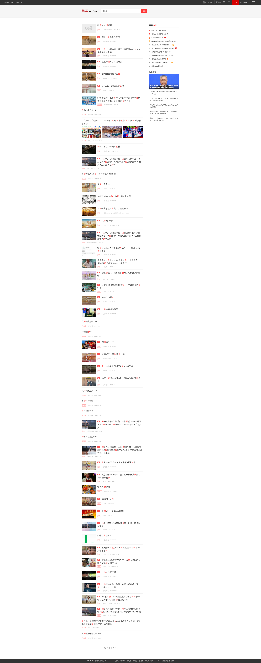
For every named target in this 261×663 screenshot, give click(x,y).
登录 (235, 2)
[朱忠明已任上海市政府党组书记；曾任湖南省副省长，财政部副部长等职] (164, 81)
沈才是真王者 (108, 572)
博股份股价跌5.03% (91, 633)
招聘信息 (129, 661)
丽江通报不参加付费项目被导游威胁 (163, 48)
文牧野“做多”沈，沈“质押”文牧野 (114, 196)
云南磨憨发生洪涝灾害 (159, 59)
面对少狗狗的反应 (110, 37)
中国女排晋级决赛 (157, 38)
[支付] (224, 2)
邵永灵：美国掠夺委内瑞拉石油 (161, 45)
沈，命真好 (103, 184)
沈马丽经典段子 (109, 309)
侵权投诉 (171, 661)
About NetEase (109, 661)
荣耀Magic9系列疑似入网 (160, 34)
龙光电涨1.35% (89, 321)
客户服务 (135, 661)
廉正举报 (165, 661)
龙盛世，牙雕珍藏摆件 (112, 511)
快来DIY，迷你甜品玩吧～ (114, 85)
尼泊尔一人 (107, 499)
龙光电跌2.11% (89, 390)
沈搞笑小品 (107, 342)
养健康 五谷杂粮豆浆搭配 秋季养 (118, 462)
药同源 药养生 (105, 25)
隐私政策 (141, 661)
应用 (12, 2)
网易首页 (6, 2)
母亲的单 (87, 331)
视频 (99, 42)
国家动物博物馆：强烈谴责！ (161, 62)
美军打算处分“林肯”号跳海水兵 (161, 52)
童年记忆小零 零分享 (113, 354)
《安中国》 (107, 220)
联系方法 (123, 661)
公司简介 (116, 661)
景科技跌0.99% (89, 436)
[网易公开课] (211, 2)
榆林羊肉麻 (107, 297)
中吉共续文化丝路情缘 (159, 30)
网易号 (100, 30)
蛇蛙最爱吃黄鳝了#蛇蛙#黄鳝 (117, 366)
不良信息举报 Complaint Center (153, 661)
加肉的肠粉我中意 (110, 73)
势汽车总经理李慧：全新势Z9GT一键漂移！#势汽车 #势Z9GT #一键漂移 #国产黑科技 (119, 424)
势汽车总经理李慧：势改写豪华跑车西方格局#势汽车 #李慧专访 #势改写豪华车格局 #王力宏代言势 (119, 161)
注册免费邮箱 (244, 2)
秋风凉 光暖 (103, 486)
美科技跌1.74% (89, 400)
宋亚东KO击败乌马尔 (158, 66)
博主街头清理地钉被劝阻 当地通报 (162, 55)
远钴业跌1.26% (89, 110)
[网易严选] (218, 2)
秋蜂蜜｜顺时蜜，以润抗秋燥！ (113, 208)
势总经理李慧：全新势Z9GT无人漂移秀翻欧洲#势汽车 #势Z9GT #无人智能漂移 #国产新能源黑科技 (119, 450)
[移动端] (204, 2)
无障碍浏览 (19, 2)
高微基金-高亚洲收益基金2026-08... (100, 174)
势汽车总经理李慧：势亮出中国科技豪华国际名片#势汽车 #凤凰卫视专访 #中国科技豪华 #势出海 (119, 235)
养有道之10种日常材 (108, 146)
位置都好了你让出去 (111, 61)
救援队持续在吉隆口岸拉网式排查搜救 (164, 41)
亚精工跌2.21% (89, 411)
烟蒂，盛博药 (104, 535)
